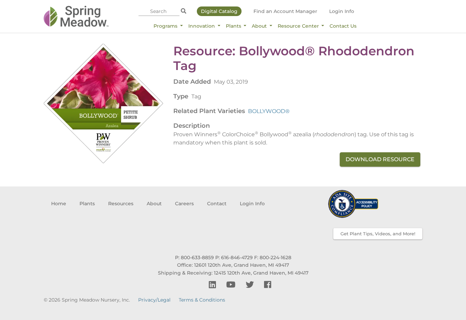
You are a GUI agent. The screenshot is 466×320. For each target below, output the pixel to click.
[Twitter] (251, 285)
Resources (120, 203)
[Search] (183, 11)
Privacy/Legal (154, 300)
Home (58, 203)
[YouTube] (231, 285)
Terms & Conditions (202, 300)
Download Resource (380, 159)
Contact (217, 203)
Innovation (202, 26)
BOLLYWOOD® (269, 111)
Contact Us (343, 26)
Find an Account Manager (285, 11)
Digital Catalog (219, 11)
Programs (166, 26)
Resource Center (299, 26)
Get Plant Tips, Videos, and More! (377, 233)
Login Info (341, 11)
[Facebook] (267, 285)
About (260, 26)
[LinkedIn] (213, 285)
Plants (234, 26)
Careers (184, 203)
